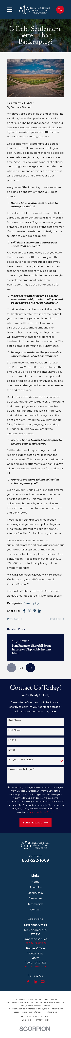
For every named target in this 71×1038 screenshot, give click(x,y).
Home (35, 881)
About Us (35, 887)
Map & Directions (35, 942)
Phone (12, 740)
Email (11, 749)
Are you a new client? (20, 759)
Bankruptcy (31, 603)
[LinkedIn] (35, 982)
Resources (35, 898)
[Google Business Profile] (43, 982)
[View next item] (30, 667)
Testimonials (35, 904)
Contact (35, 909)
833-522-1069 (35, 860)
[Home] (34, 9)
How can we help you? (21, 769)
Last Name (14, 730)
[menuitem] (26, 1019)
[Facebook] (28, 982)
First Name (14, 720)
